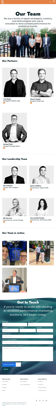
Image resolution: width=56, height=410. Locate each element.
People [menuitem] (4, 387)
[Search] (50, 2)
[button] (54, 1)
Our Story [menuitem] (5, 381)
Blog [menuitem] (3, 390)
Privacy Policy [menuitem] (42, 387)
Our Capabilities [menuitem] (25, 384)
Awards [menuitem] (4, 384)
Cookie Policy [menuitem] (42, 390)
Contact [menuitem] (40, 384)
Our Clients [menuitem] (23, 381)
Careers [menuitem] (40, 381)
